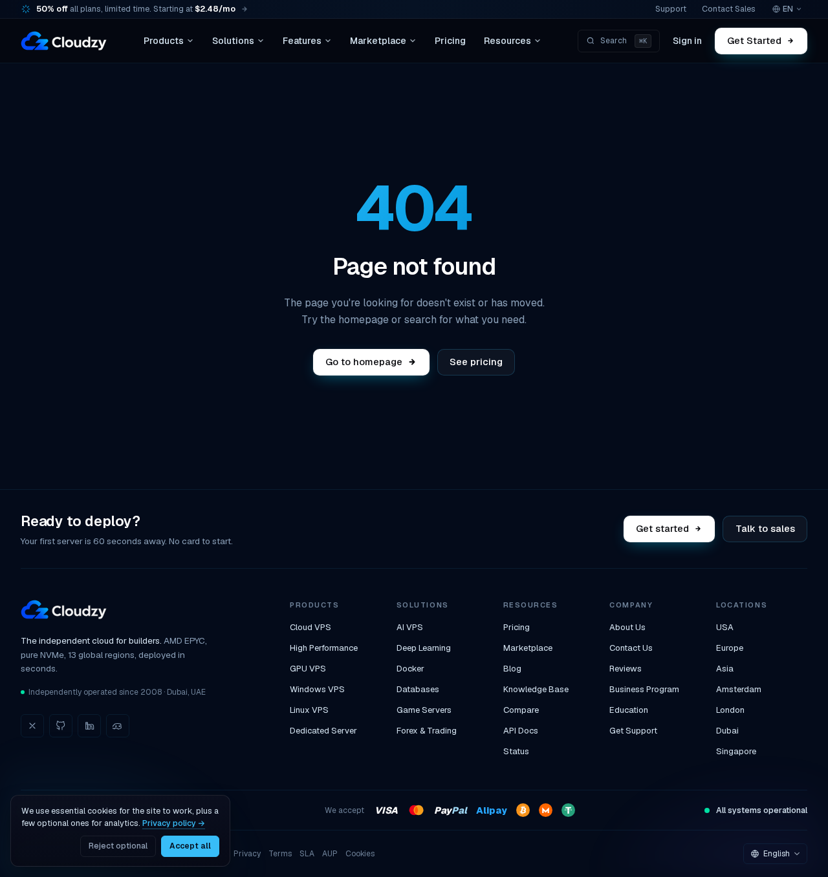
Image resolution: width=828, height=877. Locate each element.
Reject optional (118, 846)
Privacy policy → (173, 823)
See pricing (476, 361)
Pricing (450, 41)
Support (670, 8)
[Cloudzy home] (64, 40)
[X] (32, 725)
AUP (330, 854)
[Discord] (117, 725)
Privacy (247, 854)
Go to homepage (363, 361)
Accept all (190, 846)
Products (164, 41)
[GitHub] (60, 725)
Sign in (687, 41)
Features (302, 41)
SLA (307, 854)
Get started (663, 528)
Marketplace (378, 41)
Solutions (233, 41)
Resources (507, 41)
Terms (280, 854)
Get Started (755, 40)
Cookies (360, 854)
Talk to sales (765, 528)
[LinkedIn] (89, 725)
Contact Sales (729, 8)
